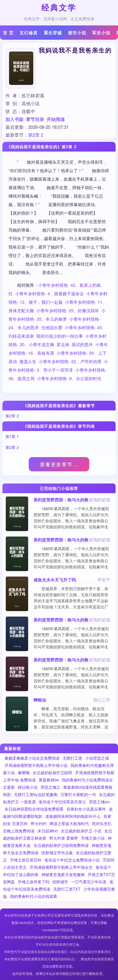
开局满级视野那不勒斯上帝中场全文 (61, 867)
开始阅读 (56, 119)
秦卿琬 (24, 772)
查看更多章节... (59, 464)
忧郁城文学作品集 (57, 852)
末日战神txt (48, 831)
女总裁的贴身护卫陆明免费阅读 (61, 845)
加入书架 (14, 119)
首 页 (8, 32)
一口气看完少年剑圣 (89, 882)
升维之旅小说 (93, 838)
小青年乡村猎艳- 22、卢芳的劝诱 (70, 361)
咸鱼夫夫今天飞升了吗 (55, 580)
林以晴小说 (28, 787)
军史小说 (101, 32)
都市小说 (77, 32)
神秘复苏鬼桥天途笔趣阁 (63, 874)
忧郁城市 (60, 882)
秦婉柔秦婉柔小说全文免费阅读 (32, 758)
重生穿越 (53, 32)
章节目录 (35, 119)
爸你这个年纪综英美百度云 (62, 801)
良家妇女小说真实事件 (86, 809)
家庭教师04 (49, 780)
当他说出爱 (51, 327)
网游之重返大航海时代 (69, 823)
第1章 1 (12, 436)
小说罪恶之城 (97, 758)
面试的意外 (82, 344)
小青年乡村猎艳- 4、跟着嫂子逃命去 (49, 293)
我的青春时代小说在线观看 (33, 896)
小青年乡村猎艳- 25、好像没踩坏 (67, 310)
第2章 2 (35, 135)
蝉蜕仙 (40, 700)
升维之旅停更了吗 (33, 882)
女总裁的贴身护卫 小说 (81, 831)
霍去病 (63, 344)
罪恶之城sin (99, 801)
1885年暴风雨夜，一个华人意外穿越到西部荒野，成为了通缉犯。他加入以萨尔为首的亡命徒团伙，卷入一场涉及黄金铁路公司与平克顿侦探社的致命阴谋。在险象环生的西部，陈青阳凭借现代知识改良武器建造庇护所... (71, 524)
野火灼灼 (39, 823)
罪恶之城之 (50, 787)
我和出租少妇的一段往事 (59, 336)
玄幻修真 (29, 32)
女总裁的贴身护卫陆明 (52, 772)
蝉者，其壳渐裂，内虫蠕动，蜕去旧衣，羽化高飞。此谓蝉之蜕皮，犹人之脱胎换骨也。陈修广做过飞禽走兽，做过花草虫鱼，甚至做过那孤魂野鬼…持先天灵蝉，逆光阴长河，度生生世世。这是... (71, 721)
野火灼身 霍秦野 (63, 838)
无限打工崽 (72, 758)
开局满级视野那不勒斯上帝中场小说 (36, 765)
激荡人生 (27, 361)
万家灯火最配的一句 (78, 794)
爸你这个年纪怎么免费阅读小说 (72, 860)
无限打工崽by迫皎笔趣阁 (35, 794)
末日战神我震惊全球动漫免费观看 (34, 809)
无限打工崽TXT (66, 889)
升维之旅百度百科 (25, 860)
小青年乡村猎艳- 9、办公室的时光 (69, 378)
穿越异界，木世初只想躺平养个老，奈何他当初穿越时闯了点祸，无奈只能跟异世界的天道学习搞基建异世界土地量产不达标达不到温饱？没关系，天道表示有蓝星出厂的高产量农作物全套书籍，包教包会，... (71, 601)
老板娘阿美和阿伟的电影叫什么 (72, 816)
